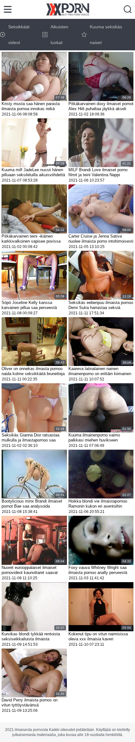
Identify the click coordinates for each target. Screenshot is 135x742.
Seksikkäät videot (19, 34)
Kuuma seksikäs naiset (106, 34)
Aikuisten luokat (59, 34)
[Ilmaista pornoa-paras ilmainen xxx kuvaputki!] (67, 9)
